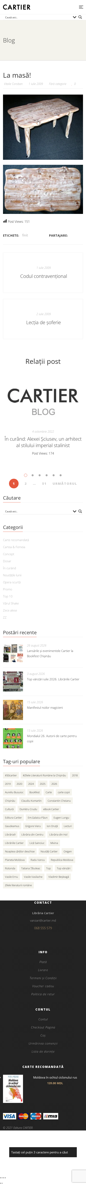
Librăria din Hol (58, 834)
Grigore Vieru (33, 826)
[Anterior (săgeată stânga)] (0, 1183)
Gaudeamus (12, 826)
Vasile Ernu (11, 877)
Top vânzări (63, 868)
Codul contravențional (43, 276)
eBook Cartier (51, 809)
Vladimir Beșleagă (58, 877)
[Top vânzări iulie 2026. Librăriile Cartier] (13, 681)
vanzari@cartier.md (43, 920)
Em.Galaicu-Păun (38, 817)
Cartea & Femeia (14, 547)
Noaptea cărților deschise (20, 851)
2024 (31, 784)
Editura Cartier (13, 817)
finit (25, 235)
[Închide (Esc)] (5, 1177)
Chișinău (10, 800)
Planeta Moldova (15, 860)
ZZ (5, 617)
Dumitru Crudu (28, 809)
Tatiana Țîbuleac (30, 868)
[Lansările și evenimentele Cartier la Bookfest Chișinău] (13, 653)
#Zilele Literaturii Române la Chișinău (44, 775)
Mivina (54, 843)
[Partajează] (3, 1177)
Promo (7, 589)
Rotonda (10, 868)
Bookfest (34, 792)
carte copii (64, 792)
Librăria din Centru (32, 834)
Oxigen (68, 851)
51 (44, 483)
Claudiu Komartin (31, 800)
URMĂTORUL (65, 483)
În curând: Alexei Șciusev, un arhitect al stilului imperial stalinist (43, 442)
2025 (42, 784)
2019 (8, 784)
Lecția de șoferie (43, 322)
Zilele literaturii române (18, 885)
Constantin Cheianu (59, 800)
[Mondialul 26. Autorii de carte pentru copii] (13, 738)
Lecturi (68, 826)
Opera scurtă (12, 582)
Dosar (7, 561)
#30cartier (11, 775)
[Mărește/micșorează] (0, 1177)
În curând (9, 568)
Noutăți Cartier (49, 851)
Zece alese (10, 610)
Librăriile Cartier (14, 843)
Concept (8, 554)
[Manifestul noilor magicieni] (13, 710)
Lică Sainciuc (37, 843)
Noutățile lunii (12, 575)
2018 (75, 775)
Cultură (9, 809)
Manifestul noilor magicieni (45, 707)
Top (48, 868)
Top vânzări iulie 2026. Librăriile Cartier (53, 679)
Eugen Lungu (61, 817)
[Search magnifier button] (80, 17)
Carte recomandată (16, 540)
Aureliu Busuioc (14, 792)
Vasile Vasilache (33, 877)
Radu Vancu (38, 860)
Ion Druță (52, 826)
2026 (54, 784)
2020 (19, 784)
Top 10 (8, 596)
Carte (49, 792)
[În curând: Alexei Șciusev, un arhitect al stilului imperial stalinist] (43, 399)
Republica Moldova (62, 860)
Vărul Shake (11, 603)
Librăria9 (10, 834)
